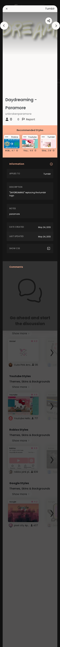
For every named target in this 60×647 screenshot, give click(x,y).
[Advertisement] (13, 323)
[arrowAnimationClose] (4, 25)
